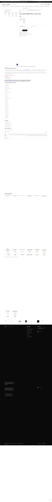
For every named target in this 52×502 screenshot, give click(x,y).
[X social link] (38, 1)
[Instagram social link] (39, 1)
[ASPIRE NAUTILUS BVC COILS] (8, 222)
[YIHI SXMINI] (8, 321)
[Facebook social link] (37, 1)
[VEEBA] (44, 321)
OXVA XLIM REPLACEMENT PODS (44, 250)
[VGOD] (38, 321)
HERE (10, 80)
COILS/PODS (23, 34)
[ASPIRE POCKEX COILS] (22, 222)
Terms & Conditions (29, 330)
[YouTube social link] (40, 1)
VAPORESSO (15, 312)
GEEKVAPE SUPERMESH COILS (37, 250)
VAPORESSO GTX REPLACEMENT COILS (15, 311)
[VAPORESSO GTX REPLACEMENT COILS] (15, 283)
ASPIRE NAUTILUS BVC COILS (8, 250)
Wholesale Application (29, 336)
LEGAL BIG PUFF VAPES (28, 34)
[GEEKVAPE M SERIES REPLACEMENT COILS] (30, 222)
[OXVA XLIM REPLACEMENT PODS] (44, 222)
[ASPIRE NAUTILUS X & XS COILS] (15, 222)
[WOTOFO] (26, 321)
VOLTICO (32, 321)
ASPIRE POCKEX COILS (22, 249)
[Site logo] (6, 4)
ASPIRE (22, 250)
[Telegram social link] (24, 35)
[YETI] (14, 321)
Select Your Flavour (22, 26)
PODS (32, 34)
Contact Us (28, 335)
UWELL (8, 312)
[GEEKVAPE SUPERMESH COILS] (37, 222)
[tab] (18, 66)
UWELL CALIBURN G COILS (7, 311)
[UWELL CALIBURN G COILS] (8, 283)
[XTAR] (20, 321)
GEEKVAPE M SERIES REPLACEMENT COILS (29, 250)
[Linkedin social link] (23, 35)
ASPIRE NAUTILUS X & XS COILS (15, 250)
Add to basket (25, 30)
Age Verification (29, 331)
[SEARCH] (37, 4)
